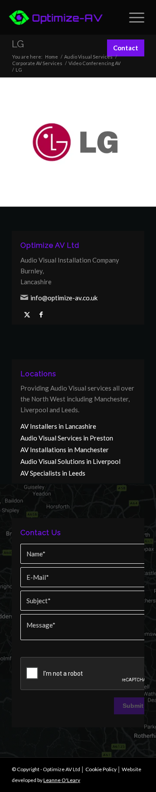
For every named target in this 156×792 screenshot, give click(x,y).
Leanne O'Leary (61, 780)
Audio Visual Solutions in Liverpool (70, 461)
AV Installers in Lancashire (58, 426)
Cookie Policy (101, 769)
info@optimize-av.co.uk (64, 298)
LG (18, 43)
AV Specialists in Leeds (52, 473)
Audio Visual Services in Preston (66, 438)
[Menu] (132, 17)
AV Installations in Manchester (64, 450)
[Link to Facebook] (41, 314)
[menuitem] (132, 17)
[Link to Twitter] (26, 314)
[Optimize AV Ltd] (56, 17)
